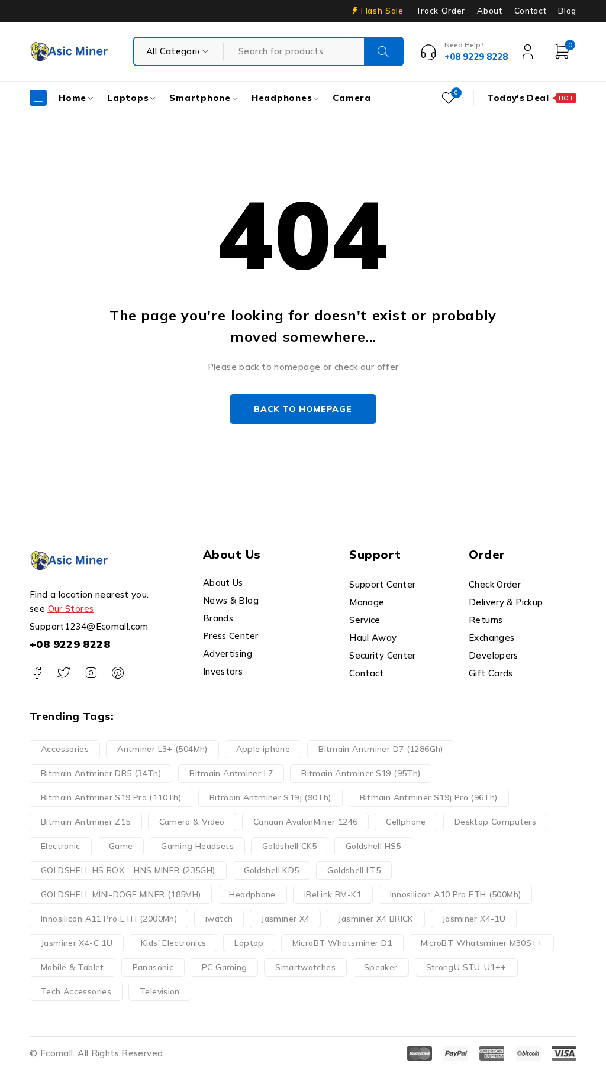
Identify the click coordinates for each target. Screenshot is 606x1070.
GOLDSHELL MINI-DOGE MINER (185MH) (121, 894)
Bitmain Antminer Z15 (86, 821)
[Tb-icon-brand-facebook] (37, 673)
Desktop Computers (495, 821)
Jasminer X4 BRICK (375, 918)
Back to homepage (303, 409)
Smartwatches (305, 967)
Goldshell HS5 (373, 846)
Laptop (248, 943)
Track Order (440, 10)
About (489, 10)
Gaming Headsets (197, 846)
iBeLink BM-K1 (333, 894)
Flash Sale (382, 10)
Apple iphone (263, 749)
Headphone (252, 894)
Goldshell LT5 (354, 870)
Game (121, 846)
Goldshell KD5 (271, 870)
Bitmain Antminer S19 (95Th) (360, 773)
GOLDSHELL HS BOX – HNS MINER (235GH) (128, 870)
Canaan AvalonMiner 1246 (305, 821)
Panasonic (153, 967)
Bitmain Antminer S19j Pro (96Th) (429, 797)
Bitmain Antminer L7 (231, 773)
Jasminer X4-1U (473, 918)
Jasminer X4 (285, 918)
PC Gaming (224, 967)
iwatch (219, 918)
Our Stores (71, 608)
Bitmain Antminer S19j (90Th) (270, 797)
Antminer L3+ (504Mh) (162, 749)
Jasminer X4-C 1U (76, 943)
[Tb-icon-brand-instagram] (90, 673)
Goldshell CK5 (289, 846)
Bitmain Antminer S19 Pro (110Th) (111, 797)
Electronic (60, 846)
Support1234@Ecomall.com (89, 626)
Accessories (65, 749)
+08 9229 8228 (70, 644)
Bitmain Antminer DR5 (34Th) (101, 773)
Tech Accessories (76, 991)
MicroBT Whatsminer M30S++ (482, 943)
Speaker (381, 967)
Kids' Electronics (173, 943)
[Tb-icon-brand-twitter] (63, 673)
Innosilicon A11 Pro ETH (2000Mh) (109, 918)
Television (160, 991)
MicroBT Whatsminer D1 (342, 943)
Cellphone (406, 821)
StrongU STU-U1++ (466, 967)
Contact (530, 10)
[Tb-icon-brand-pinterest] (117, 673)
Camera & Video (192, 821)
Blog (567, 10)
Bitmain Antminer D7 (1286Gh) (380, 749)
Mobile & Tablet (72, 967)
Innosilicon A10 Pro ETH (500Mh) (455, 894)
